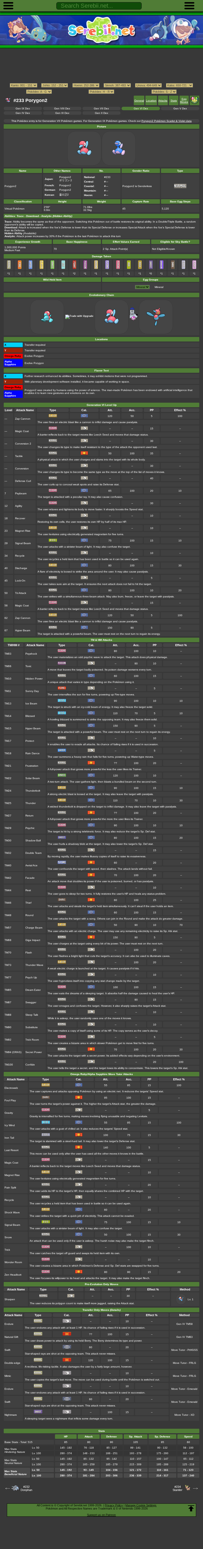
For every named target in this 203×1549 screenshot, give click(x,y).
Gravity (8, 1112)
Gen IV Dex (23, 113)
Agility (18, 505)
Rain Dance (32, 753)
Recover (20, 518)
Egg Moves (184, 100)
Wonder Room (13, 1262)
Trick (7, 1249)
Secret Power (33, 1052)
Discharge (21, 568)
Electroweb (11, 1087)
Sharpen (9, 1299)
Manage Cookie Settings (140, 1505)
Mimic (7, 1375)
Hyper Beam (22, 630)
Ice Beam (31, 703)
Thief (28, 902)
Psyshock (31, 653)
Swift (7, 1349)
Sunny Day (32, 691)
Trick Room (32, 1039)
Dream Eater (33, 989)
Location (151, 100)
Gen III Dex (62, 113)
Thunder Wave (34, 965)
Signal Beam (23, 543)
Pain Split (10, 1187)
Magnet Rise (22, 530)
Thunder (30, 803)
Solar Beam (32, 778)
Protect (29, 740)
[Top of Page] (191, 1508)
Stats (173, 100)
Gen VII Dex (101, 108)
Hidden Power (34, 678)
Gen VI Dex (141, 108)
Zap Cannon (22, 418)
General (139, 100)
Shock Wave (12, 1212)
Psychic (30, 828)
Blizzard (30, 715)
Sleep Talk (31, 1014)
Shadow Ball (33, 840)
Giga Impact (32, 940)
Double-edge (12, 1362)
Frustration (31, 765)
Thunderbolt (32, 790)
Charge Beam (33, 927)
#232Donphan (26, 1488)
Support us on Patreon (101, 1514)
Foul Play (10, 1100)
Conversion (22, 468)
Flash (28, 952)
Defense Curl (23, 481)
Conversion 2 (23, 443)
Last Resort (11, 1150)
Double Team (33, 852)
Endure (8, 1323)
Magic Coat (22, 431)
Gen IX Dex (23, 108)
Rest (28, 890)
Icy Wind (9, 1125)
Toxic (28, 666)
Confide (30, 1064)
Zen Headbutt (12, 1274)
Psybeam (20, 493)
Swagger (30, 1002)
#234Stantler (177, 1488)
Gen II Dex (101, 113)
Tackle (19, 456)
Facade (30, 877)
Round (29, 915)
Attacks (162, 100)
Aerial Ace (31, 865)
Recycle (20, 555)
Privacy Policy (114, 1505)
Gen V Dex (180, 108)
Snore (8, 1237)
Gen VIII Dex (62, 108)
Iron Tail (9, 1137)
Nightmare (10, 1414)
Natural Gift (11, 1336)
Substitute (31, 1027)
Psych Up (31, 977)
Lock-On (20, 580)
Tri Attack (20, 593)
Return (29, 815)
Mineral (159, 287)
